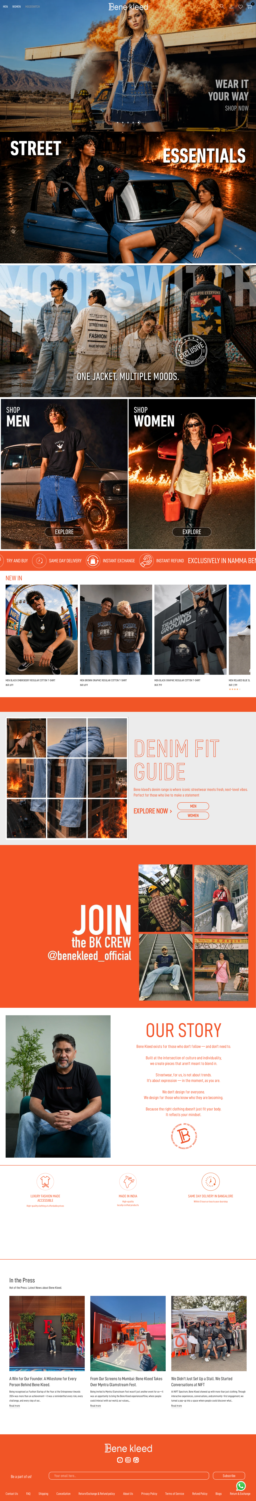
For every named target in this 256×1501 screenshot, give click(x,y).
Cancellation (63, 1493)
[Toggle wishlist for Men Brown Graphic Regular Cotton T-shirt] (147, 589)
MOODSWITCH (32, 6)
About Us (128, 1493)
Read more (14, 1405)
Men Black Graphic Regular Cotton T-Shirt (177, 680)
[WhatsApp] (136, 1460)
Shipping (43, 1493)
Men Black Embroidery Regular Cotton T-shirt (30, 680)
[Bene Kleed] (128, 1448)
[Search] (222, 6)
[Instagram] (128, 1460)
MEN (5, 6)
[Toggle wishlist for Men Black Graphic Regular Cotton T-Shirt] (222, 589)
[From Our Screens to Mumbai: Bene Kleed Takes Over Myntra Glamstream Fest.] (128, 1333)
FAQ (28, 1493)
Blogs (219, 1493)
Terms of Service (174, 1493)
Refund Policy (199, 1493)
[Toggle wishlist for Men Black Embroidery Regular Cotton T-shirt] (73, 589)
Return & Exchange (240, 1493)
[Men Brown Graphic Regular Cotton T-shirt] (116, 630)
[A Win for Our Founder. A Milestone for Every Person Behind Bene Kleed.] (47, 1333)
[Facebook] (120, 1460)
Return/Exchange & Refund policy (97, 1493)
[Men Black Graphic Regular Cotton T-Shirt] (190, 630)
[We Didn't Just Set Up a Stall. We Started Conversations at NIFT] (209, 1333)
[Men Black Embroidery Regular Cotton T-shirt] (42, 630)
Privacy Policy (149, 1493)
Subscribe (229, 1476)
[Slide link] (128, 66)
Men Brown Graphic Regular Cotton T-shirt (103, 680)
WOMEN (16, 6)
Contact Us (12, 1493)
